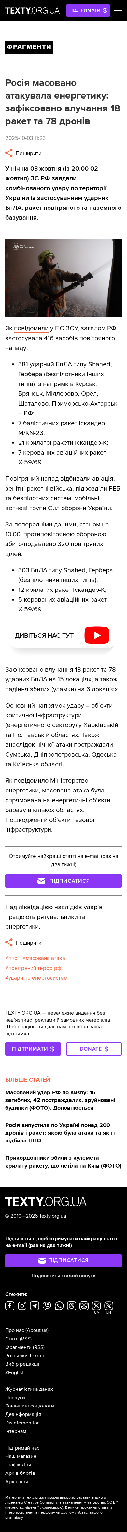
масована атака (45, 958)
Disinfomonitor (22, 1423)
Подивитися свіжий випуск (64, 1276)
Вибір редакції (22, 1364)
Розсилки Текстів (25, 1355)
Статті (12, 1339)
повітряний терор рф (34, 968)
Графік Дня (18, 1464)
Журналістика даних (29, 1389)
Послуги (15, 1397)
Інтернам (15, 1431)
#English (15, 1372)
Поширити (27, 153)
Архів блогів (20, 1473)
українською (51, 1507)
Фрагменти (18, 1347)
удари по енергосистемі (38, 977)
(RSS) (26, 1339)
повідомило (31, 781)
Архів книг (18, 1481)
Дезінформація (23, 1414)
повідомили (31, 328)
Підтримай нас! (23, 1448)
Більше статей (27, 1079)
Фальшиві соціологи (29, 1406)
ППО (13, 958)
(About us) (37, 1330)
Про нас (14, 1330)
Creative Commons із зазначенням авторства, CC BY (71, 1502)
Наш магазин (20, 1456)
